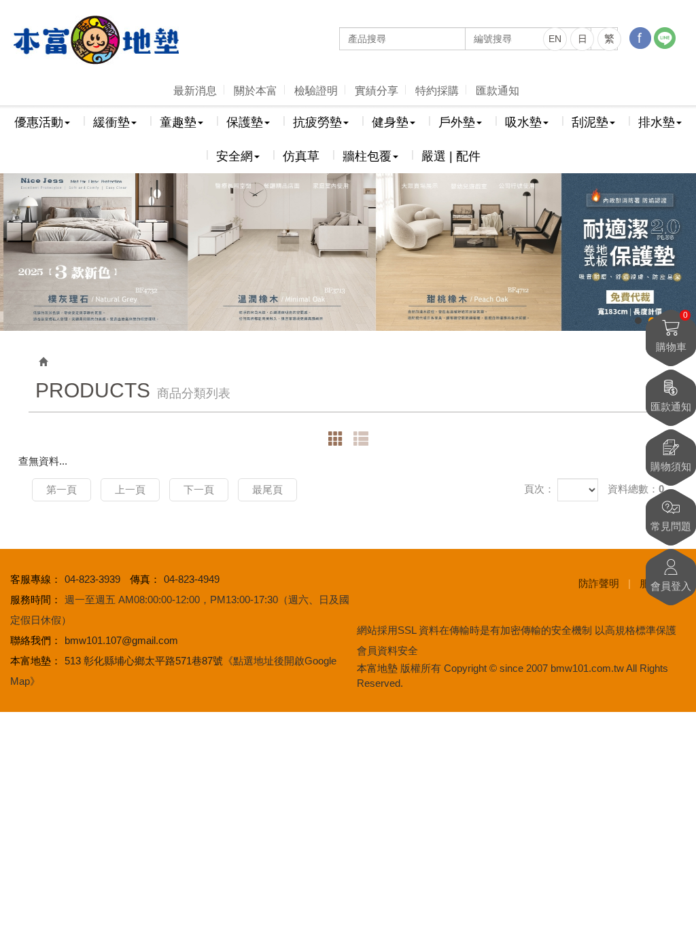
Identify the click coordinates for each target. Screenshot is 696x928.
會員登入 (670, 586)
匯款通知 (497, 90)
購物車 (672, 331)
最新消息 (195, 90)
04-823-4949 (192, 579)
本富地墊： (35, 660)
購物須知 (670, 466)
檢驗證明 (316, 90)
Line (665, 38)
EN (555, 38)
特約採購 (437, 90)
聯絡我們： (35, 640)
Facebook (640, 38)
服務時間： (35, 599)
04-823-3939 (92, 579)
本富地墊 (95, 40)
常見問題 (670, 526)
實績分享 (376, 90)
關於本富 (255, 90)
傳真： (145, 579)
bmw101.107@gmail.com (121, 640)
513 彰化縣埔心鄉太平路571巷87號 (144, 660)
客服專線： (35, 579)
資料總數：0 (636, 489)
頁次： (539, 489)
